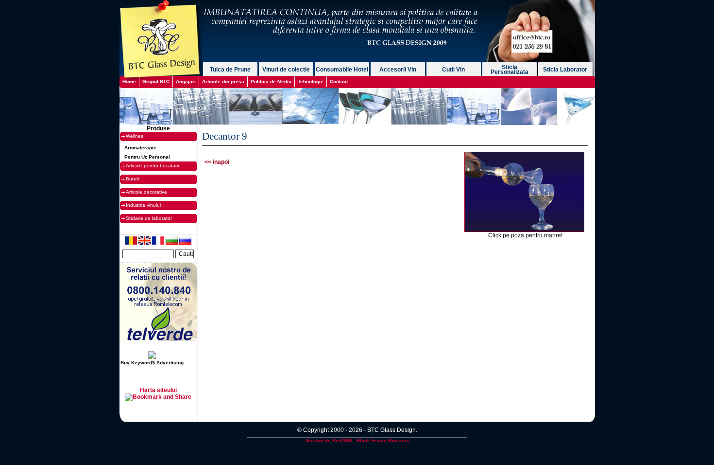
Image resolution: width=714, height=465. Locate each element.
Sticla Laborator (565, 69)
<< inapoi (216, 162)
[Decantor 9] (524, 230)
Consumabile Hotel (342, 69)
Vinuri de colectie (286, 69)
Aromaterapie (140, 147)
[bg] (172, 242)
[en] (145, 242)
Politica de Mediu (271, 81)
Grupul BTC (156, 81)
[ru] (185, 242)
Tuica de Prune (230, 69)
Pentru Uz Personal (147, 157)
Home (129, 81)
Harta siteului (158, 390)
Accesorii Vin (397, 69)
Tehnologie (310, 81)
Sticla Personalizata (509, 69)
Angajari (186, 81)
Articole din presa (223, 81)
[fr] (159, 242)
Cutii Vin (453, 69)
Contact (339, 81)
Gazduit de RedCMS (329, 440)
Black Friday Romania (383, 440)
